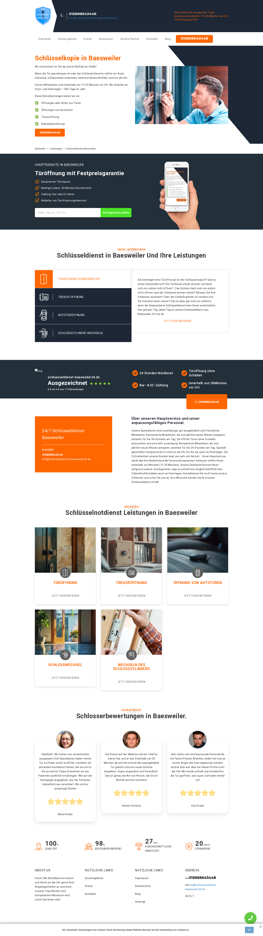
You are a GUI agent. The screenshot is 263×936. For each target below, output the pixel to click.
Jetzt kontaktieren (177, 321)
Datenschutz (143, 886)
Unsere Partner (129, 39)
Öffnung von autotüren (198, 583)
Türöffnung (65, 583)
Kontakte (152, 39)
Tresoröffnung (131, 583)
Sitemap (140, 901)
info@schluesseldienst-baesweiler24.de (93, 18)
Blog (168, 39)
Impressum (106, 39)
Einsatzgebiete (67, 39)
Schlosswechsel (65, 665)
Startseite (44, 39)
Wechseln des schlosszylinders (131, 667)
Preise (88, 39)
